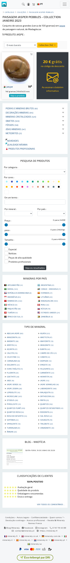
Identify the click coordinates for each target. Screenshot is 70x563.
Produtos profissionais (21, 148)
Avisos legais (23, 517)
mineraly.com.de (52, 536)
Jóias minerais (16, 129)
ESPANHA (46, 293)
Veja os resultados (35, 267)
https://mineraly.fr (49, 531)
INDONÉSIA (14, 297)
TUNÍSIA (12, 312)
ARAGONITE (46, 345)
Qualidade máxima (17, 144)
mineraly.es (25, 540)
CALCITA (12, 353)
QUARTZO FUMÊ (16, 408)
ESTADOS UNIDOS (50, 312)
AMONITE (12, 341)
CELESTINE (13, 357)
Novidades (12, 140)
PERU (45, 305)
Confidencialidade (39, 517)
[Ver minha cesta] (33, 4)
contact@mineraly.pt (24, 531)
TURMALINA (13, 428)
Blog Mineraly (13, 528)
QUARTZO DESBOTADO (51, 408)
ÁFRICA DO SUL (15, 316)
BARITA (45, 349)
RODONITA (46, 412)
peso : (7, 230)
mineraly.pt (59, 540)
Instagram (42, 528)
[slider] (6, 224)
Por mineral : (11, 209)
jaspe (9, 86)
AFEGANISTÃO (15, 285)
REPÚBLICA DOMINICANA (19, 293)
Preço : (8, 220)
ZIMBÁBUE (47, 316)
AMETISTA (46, 337)
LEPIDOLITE (13, 392)
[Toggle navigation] (64, 4)
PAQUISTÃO (14, 308)
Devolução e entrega (15, 520)
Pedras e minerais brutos (22, 108)
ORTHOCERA (47, 396)
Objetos (13, 120)
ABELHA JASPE (15, 333)
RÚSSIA (45, 308)
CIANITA (45, 357)
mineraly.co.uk (31, 536)
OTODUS (12, 400)
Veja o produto (17, 95)
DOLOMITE (13, 365)
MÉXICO (12, 305)
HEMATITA (46, 376)
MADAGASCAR (49, 301)
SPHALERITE (13, 424)
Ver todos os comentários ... (51, 504)
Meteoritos (14, 133)
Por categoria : (11, 167)
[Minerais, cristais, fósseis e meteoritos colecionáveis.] (4, 4)
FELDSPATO (47, 369)
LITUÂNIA (46, 297)
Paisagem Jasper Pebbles (41, 12)
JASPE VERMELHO (49, 384)
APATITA (12, 345)
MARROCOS (14, 301)
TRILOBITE (46, 424)
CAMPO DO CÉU (48, 353)
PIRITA (44, 400)
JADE (10, 380)
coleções (21, 12)
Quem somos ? (56, 517)
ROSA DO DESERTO (17, 416)
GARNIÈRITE (47, 372)
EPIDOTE (45, 365)
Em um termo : (11, 197)
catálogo (9, 12)
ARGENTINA (47, 285)
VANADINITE (47, 428)
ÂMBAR (12, 432)
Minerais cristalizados (21, 116)
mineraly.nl (42, 540)
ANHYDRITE (46, 341)
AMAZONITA (13, 337)
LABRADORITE (48, 388)
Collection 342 (46, 45)
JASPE (44, 380)
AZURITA (12, 349)
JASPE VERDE (14, 384)
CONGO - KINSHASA (51, 289)
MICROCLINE (14, 396)
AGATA (45, 333)
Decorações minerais (19, 112)
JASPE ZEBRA (14, 388)
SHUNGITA (46, 420)
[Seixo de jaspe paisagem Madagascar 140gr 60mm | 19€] (17, 67)
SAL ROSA (46, 416)
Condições (10, 517)
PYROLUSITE (14, 404)
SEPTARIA (12, 420)
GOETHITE (13, 376)
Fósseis (12, 125)
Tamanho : (9, 239)
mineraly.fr (12, 536)
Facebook (28, 528)
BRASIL (12, 289)
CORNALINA (13, 361)
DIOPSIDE (45, 361)
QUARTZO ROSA (15, 412)
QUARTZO (46, 404)
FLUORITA (12, 372)
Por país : (41, 209)
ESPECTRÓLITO (15, 369)
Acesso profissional (36, 520)
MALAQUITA (46, 392)
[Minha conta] (28, 4)
